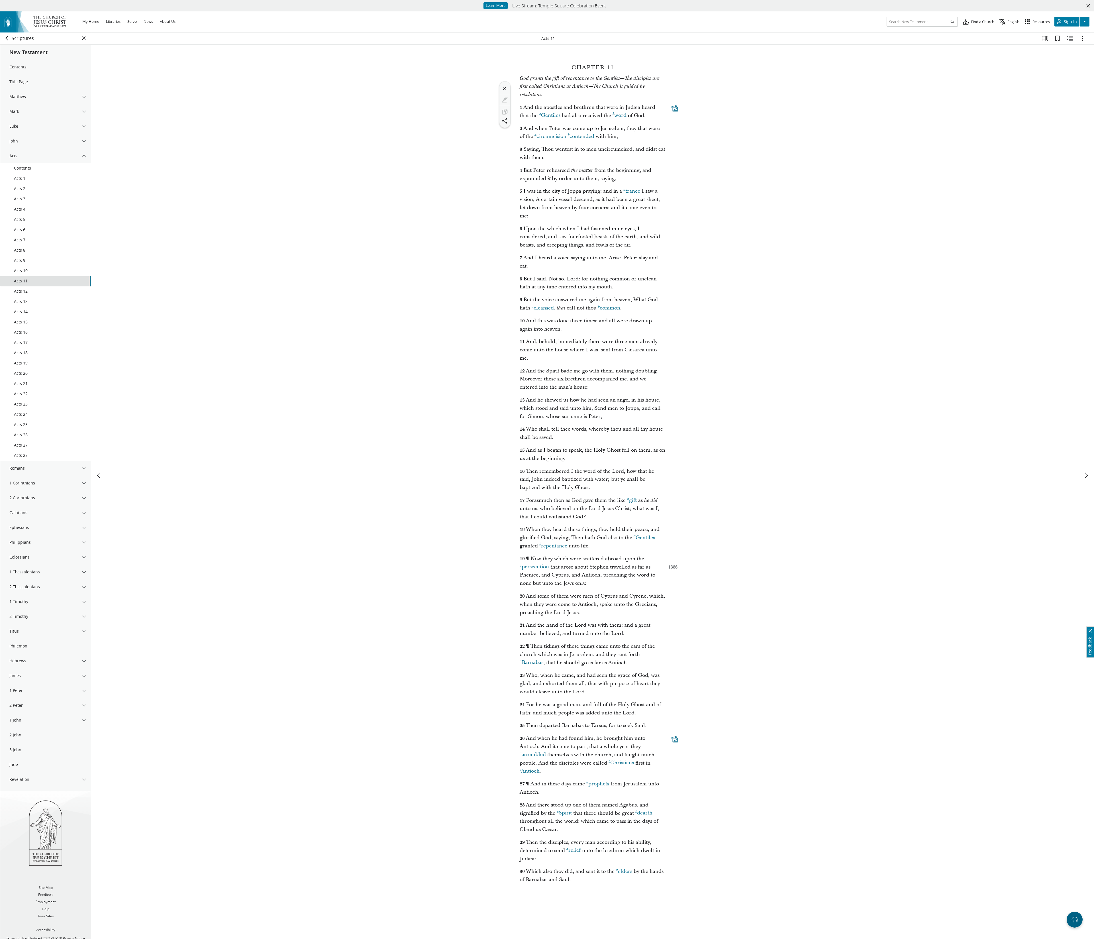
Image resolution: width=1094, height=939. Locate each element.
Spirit (565, 813)
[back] (7, 38)
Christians (622, 763)
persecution (535, 567)
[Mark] (504, 100)
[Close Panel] (84, 38)
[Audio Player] (1075, 920)
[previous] (99, 475)
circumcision (551, 136)
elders (625, 871)
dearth (644, 813)
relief (574, 850)
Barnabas (532, 662)
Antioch (530, 771)
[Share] (504, 120)
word (620, 115)
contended (582, 136)
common (610, 307)
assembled (534, 754)
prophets (598, 783)
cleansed (544, 307)
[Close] (504, 88)
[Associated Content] (674, 108)
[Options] (1082, 38)
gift (633, 500)
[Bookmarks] (1057, 38)
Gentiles (550, 115)
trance (632, 191)
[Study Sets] (1045, 38)
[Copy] (504, 111)
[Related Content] (1070, 38)
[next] (1086, 475)
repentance (554, 545)
